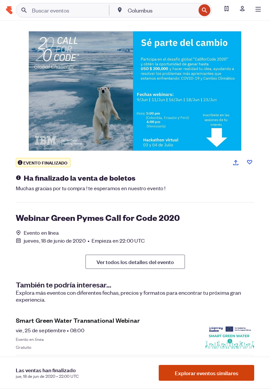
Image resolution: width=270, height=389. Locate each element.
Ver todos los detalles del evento (135, 261)
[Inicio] (9, 10)
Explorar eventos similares (206, 372)
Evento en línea (41, 232)
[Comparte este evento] (235, 162)
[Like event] (249, 162)
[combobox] (161, 10)
